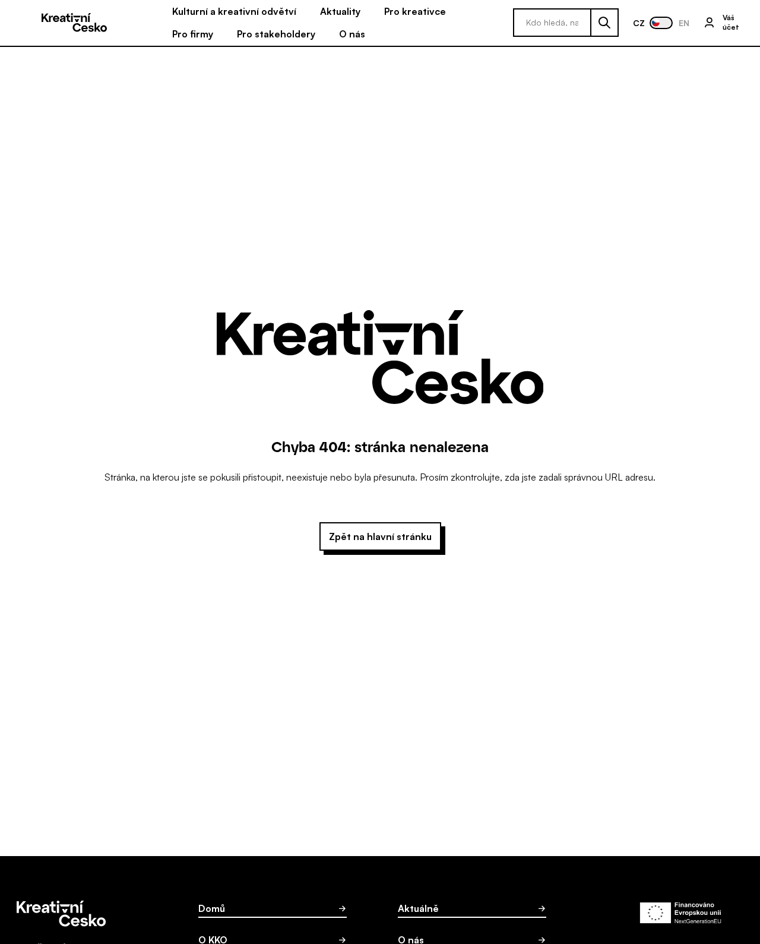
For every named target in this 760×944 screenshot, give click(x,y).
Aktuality (340, 11)
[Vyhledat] (605, 22)
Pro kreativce (415, 11)
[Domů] (74, 23)
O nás (352, 34)
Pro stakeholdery (276, 34)
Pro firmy (192, 34)
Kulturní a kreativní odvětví (234, 11)
